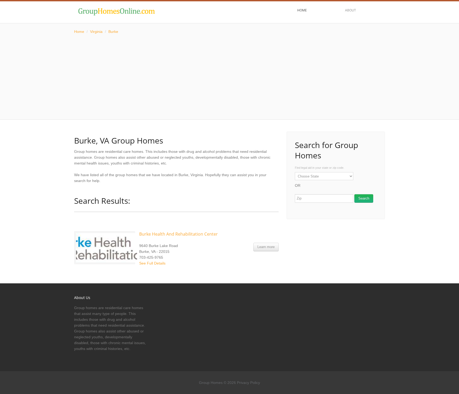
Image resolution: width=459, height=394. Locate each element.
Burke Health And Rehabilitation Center (178, 234)
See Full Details (152, 263)
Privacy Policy (248, 382)
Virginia (96, 31)
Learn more (266, 247)
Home (79, 31)
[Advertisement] (229, 77)
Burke (113, 31)
